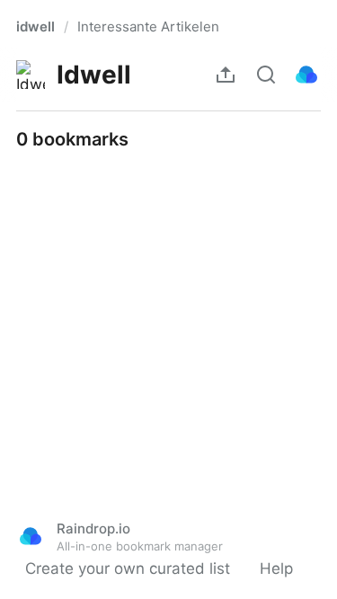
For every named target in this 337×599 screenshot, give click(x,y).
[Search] (266, 74)
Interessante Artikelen (148, 26)
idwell (35, 26)
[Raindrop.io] (306, 74)
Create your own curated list (127, 568)
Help (276, 568)
